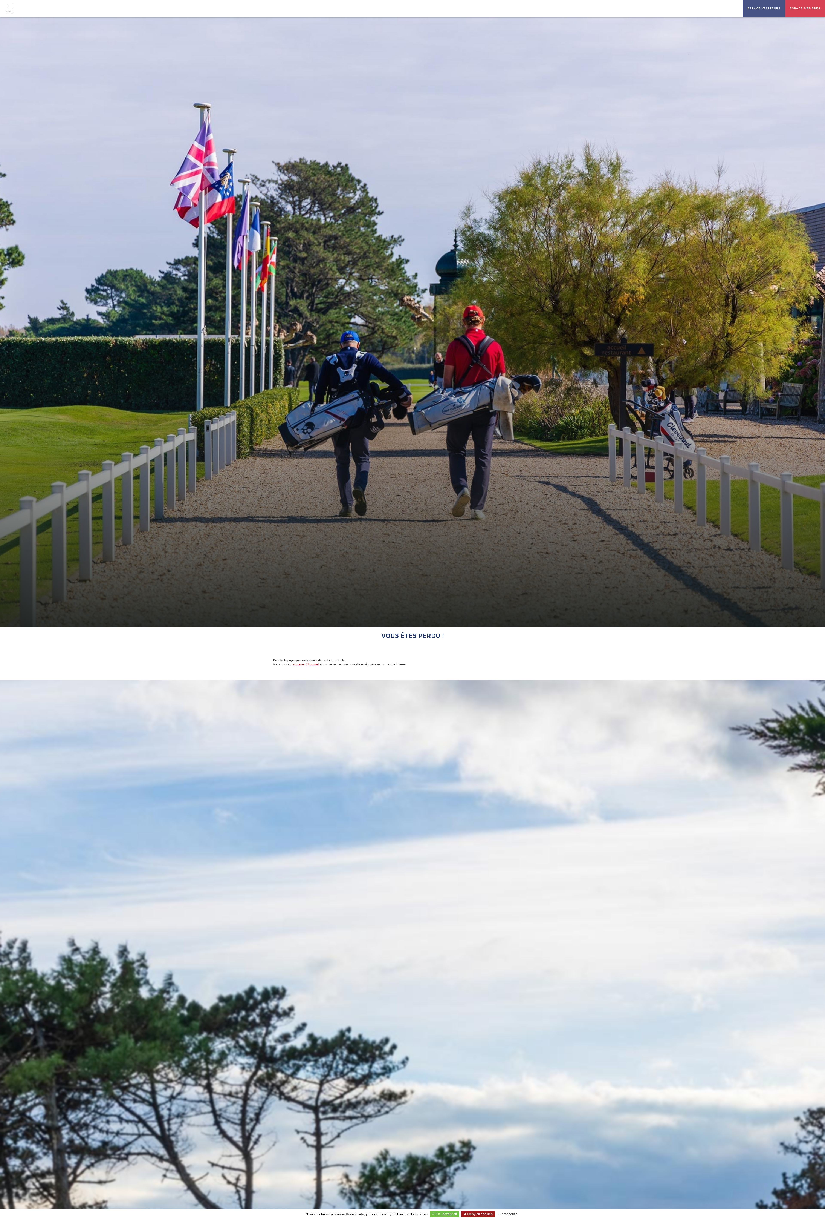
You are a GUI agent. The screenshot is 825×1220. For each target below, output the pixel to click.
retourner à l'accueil (305, 664)
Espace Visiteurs (764, 8)
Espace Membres (805, 8)
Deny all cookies (479, 1214)
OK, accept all (446, 1214)
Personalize (508, 1214)
